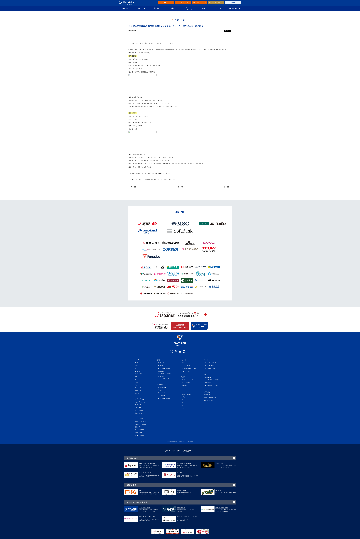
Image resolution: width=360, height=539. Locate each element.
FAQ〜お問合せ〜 (208, 400)
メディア (137, 382)
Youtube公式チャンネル (211, 385)
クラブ (136, 368)
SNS (205, 374)
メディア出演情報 (139, 429)
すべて (136, 362)
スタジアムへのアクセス (164, 374)
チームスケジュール (140, 421)
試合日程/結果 (162, 387)
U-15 (183, 402)
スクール (137, 393)
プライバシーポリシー (210, 397)
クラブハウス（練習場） (141, 424)
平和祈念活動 (138, 432)
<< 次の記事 (132, 187)
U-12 (183, 405)
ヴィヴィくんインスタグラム (213, 380)
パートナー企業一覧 (210, 362)
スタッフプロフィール (140, 415)
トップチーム (138, 365)
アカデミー (138, 390)
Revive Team (161, 371)
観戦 (172, 8)
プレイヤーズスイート (188, 371)
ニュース (125, 8)
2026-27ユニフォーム (188, 382)
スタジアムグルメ (163, 395)
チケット (137, 376)
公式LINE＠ (208, 382)
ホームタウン (138, 387)
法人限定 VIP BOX (210, 368)
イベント (137, 379)
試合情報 (156, 8)
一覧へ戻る (180, 187)
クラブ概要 (138, 407)
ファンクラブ (138, 374)
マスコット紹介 (139, 418)
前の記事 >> (227, 187)
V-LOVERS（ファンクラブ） (189, 368)
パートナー (219, 8)
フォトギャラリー (163, 392)
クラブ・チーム (140, 8)
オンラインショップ (187, 380)
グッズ (203, 8)
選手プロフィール (139, 413)
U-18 (183, 399)
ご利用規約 (207, 392)
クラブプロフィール (140, 402)
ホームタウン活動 (139, 435)
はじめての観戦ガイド (164, 368)
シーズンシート (186, 365)
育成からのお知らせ (187, 394)
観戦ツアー (161, 365)
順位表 (160, 390)
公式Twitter (208, 377)
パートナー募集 (209, 365)
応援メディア (138, 427)
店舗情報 (184, 385)
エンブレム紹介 (139, 410)
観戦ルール (161, 362)
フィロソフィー (139, 404)
